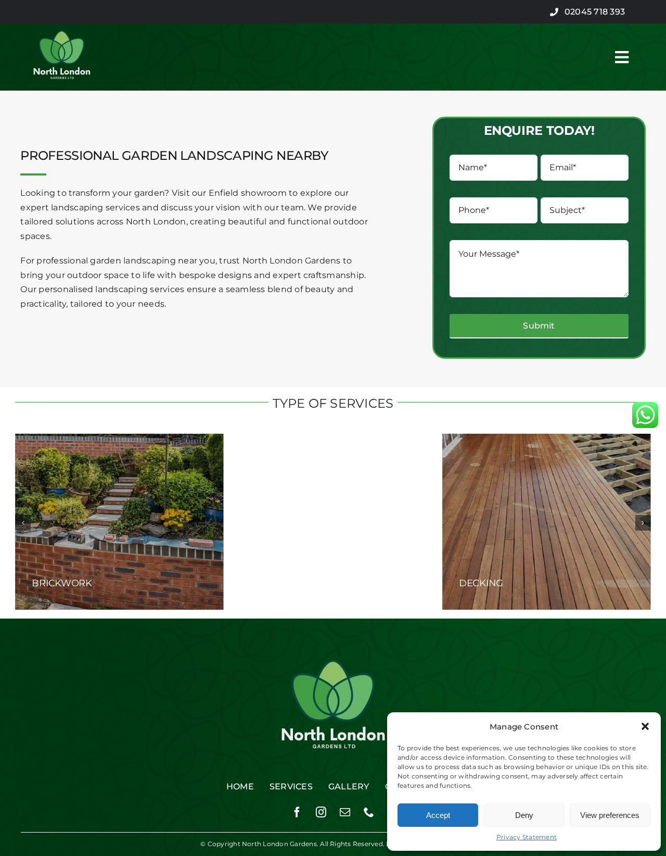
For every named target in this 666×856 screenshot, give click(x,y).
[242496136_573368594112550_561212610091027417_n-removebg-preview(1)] (61, 23)
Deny (524, 815)
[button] (645, 726)
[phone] (369, 812)
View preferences (609, 815)
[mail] (345, 812)
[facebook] (297, 812)
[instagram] (321, 812)
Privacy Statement (526, 837)
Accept (438, 815)
